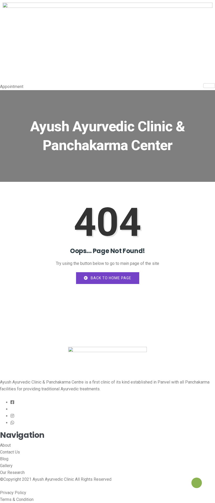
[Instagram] (12, 416)
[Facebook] (12, 402)
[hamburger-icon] (209, 85)
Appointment (11, 86)
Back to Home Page (110, 278)
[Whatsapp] (12, 422)
